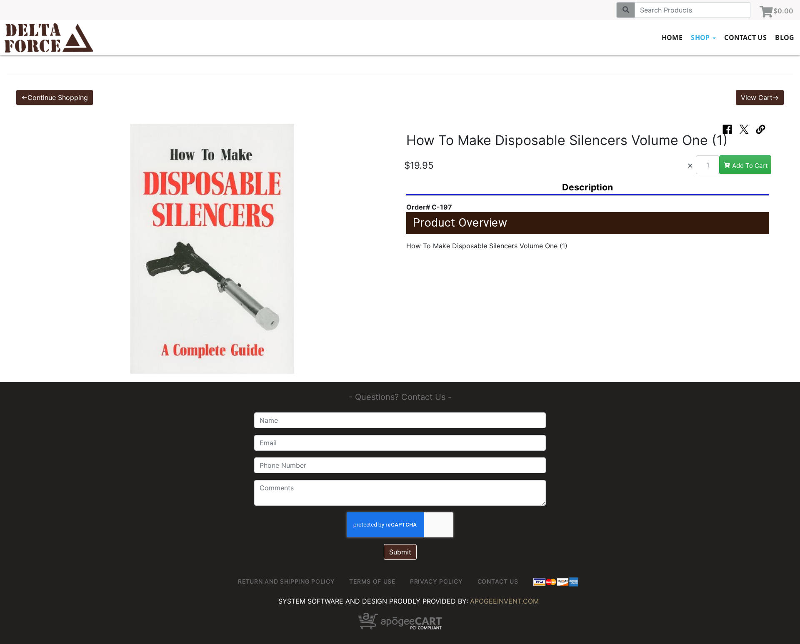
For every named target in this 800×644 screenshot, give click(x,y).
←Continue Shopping (54, 97)
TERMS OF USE (372, 581)
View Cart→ (760, 97)
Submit (400, 552)
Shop (701, 37)
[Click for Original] (212, 249)
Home (672, 37)
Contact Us (745, 37)
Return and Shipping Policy (286, 581)
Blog (785, 37)
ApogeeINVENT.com (504, 601)
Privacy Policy (436, 581)
